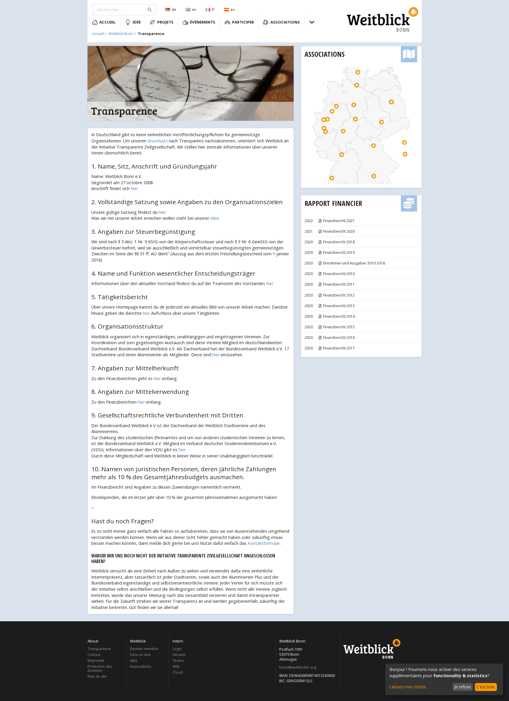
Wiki (176, 666)
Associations (285, 22)
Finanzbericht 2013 (339, 305)
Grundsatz (158, 141)
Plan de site (97, 676)
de (174, 9)
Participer (243, 22)
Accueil (107, 22)
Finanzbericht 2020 (339, 231)
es (232, 9)
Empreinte (96, 660)
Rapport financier (333, 203)
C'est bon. (485, 687)
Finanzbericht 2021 (339, 220)
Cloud (178, 672)
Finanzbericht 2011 (339, 284)
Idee (214, 218)
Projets (165, 22)
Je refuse (462, 687)
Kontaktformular (264, 543)
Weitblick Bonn (120, 33)
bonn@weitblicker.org (297, 667)
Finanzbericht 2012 (339, 295)
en (194, 9)
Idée (137, 22)
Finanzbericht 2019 (339, 252)
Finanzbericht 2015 (339, 326)
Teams (178, 660)
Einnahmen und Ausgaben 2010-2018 (354, 263)
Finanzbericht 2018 (339, 241)
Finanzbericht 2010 (339, 273)
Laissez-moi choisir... (409, 686)
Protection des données (99, 668)
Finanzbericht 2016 (339, 337)
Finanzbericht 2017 (339, 348)
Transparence (99, 649)
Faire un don (140, 654)
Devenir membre (144, 649)
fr (213, 9)
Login (177, 649)
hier (134, 188)
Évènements (202, 22)
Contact (93, 654)
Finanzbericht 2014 (339, 316)
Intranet (179, 654)
